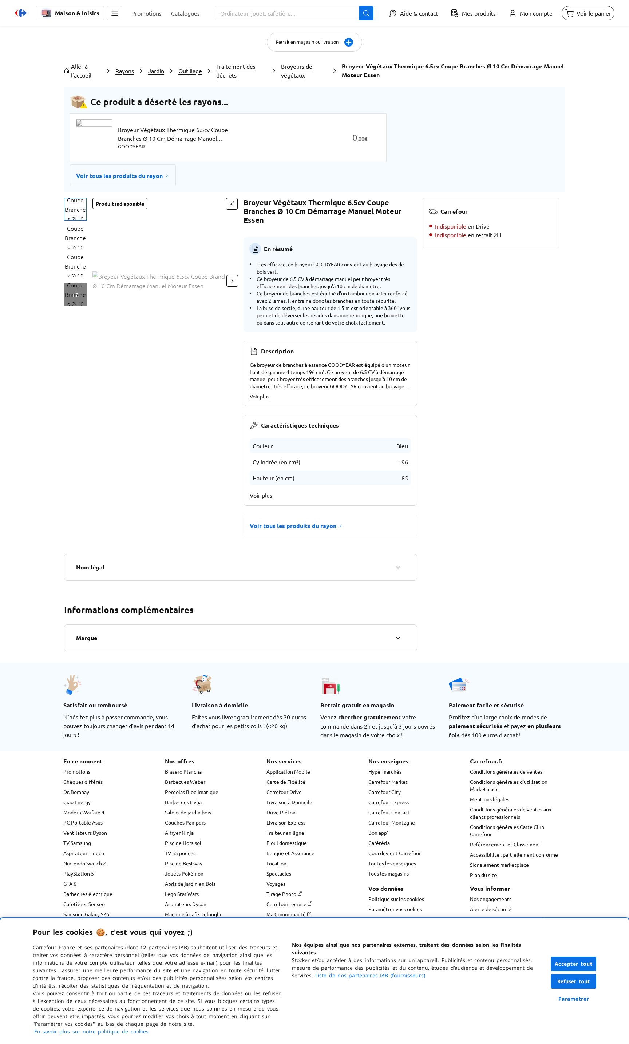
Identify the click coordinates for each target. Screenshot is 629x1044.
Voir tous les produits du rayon (119, 175)
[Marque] (398, 638)
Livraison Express (285, 822)
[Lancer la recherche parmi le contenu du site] (366, 13)
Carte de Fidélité (285, 781)
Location (276, 863)
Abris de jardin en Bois (190, 883)
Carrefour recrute (287, 904)
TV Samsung (77, 842)
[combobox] (294, 13)
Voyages (275, 883)
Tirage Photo (281, 893)
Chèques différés (83, 781)
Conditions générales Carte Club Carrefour (507, 830)
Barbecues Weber (185, 781)
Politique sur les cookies (396, 899)
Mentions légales (489, 799)
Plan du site (483, 875)
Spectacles (278, 873)
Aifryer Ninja (179, 832)
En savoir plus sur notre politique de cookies (91, 1031)
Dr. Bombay (76, 792)
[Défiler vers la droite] (232, 281)
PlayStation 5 (78, 873)
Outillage (190, 70)
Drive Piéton (281, 812)
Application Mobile (288, 771)
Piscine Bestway (183, 863)
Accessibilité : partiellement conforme (514, 854)
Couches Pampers (185, 822)
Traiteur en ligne (285, 832)
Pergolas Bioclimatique (191, 792)
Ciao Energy (77, 802)
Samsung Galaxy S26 (86, 914)
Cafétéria (379, 842)
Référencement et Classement (505, 844)
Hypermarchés (384, 771)
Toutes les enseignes (392, 863)
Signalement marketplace (499, 864)
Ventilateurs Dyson (85, 832)
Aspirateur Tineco (83, 853)
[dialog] (314, 981)
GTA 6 (69, 883)
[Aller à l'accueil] (21, 13)
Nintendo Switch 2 (84, 863)
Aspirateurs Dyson (185, 904)
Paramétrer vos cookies (395, 909)
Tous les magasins (388, 873)
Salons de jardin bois (188, 812)
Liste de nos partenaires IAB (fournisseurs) (370, 975)
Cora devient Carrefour (394, 853)
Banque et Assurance (290, 853)
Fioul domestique (286, 842)
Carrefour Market (388, 781)
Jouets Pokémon (184, 873)
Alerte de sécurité (490, 909)
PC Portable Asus (83, 822)
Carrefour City (384, 792)
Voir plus (259, 396)
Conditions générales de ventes (506, 771)
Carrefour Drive (284, 792)
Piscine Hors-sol (183, 842)
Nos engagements (490, 899)
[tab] (75, 209)
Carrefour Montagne (391, 822)
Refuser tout (573, 981)
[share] (232, 204)
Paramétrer (573, 998)
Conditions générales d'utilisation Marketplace (508, 785)
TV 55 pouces (180, 853)
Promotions (76, 771)
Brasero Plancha (183, 771)
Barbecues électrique (87, 893)
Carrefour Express (388, 802)
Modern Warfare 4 (83, 812)
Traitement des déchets (236, 71)
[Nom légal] (398, 567)
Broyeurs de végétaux (296, 71)
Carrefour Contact (389, 812)
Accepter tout (574, 963)
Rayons (124, 70)
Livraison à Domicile (289, 802)
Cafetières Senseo (84, 904)
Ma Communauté (286, 914)
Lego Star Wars (182, 893)
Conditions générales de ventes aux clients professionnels (510, 813)
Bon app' (378, 832)
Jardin (156, 70)
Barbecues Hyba (183, 802)
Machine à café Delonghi (193, 914)
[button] (114, 13)
